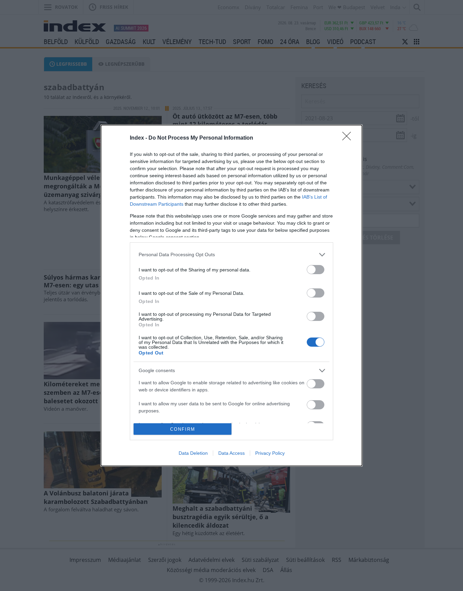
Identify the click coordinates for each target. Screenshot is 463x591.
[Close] (348, 138)
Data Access (231, 453)
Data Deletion (193, 453)
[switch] (315, 269)
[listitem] (231, 254)
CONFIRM (182, 429)
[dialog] (231, 295)
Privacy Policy (270, 453)
